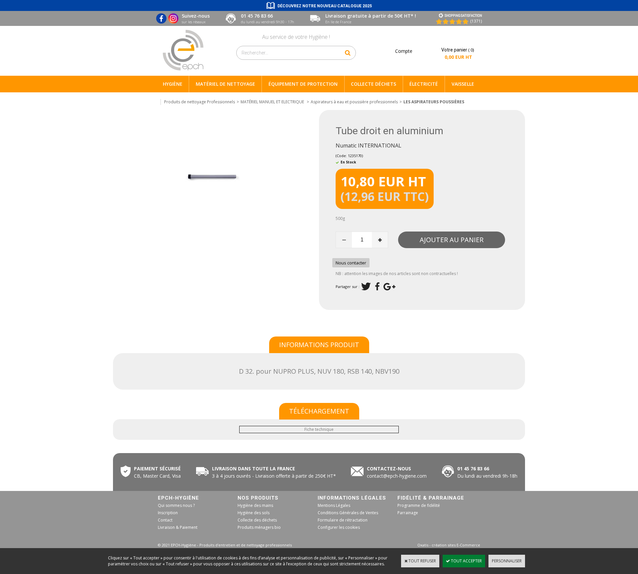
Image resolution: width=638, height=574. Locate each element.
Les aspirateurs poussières (433, 102)
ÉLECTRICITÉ (423, 84)
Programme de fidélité (418, 505)
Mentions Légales (334, 505)
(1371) (476, 21)
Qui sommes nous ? (176, 505)
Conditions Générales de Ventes (348, 513)
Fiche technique (319, 429)
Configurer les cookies (339, 527)
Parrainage (407, 513)
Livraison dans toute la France (254, 468)
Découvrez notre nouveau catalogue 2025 (324, 6)
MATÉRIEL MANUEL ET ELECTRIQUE (273, 102)
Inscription (168, 513)
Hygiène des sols (253, 513)
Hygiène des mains (255, 505)
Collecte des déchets (257, 520)
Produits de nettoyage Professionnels (199, 102)
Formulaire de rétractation (343, 520)
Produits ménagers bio (259, 527)
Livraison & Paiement (177, 527)
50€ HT (272, 476)
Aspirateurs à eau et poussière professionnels (354, 102)
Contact (165, 520)
